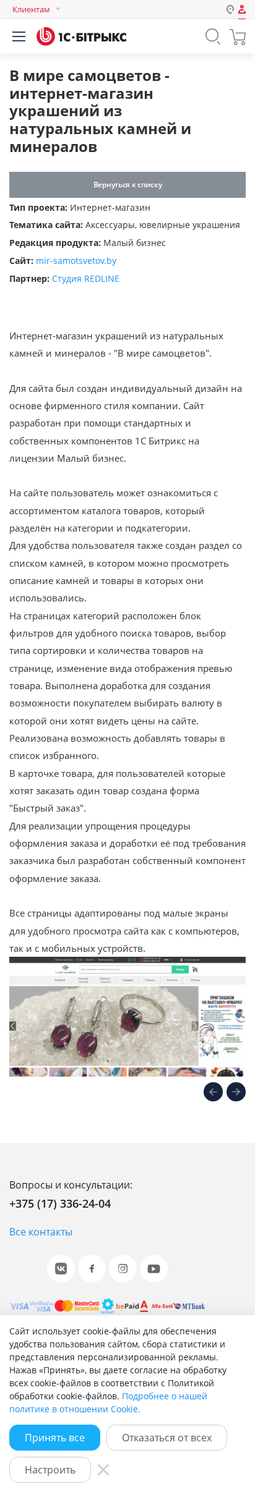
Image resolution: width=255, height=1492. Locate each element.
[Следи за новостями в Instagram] (123, 1268)
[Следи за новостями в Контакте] (61, 1268)
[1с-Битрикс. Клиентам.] (81, 36)
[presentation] (213, 1093)
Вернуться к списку (127, 184)
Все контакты (40, 1232)
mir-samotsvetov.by (76, 260)
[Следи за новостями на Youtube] (154, 1268)
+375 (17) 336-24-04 (60, 1203)
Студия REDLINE (85, 278)
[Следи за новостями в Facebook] (92, 1268)
